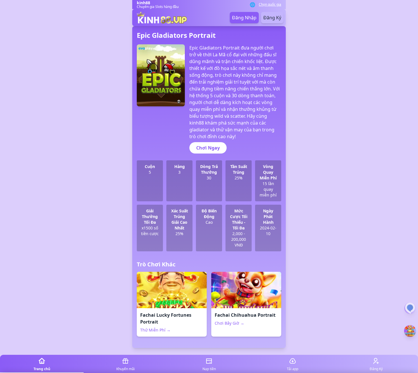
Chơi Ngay (208, 148)
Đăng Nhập (244, 17)
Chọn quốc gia (270, 4)
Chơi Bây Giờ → (229, 323)
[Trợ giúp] (410, 308)
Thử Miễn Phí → (155, 330)
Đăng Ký (272, 17)
